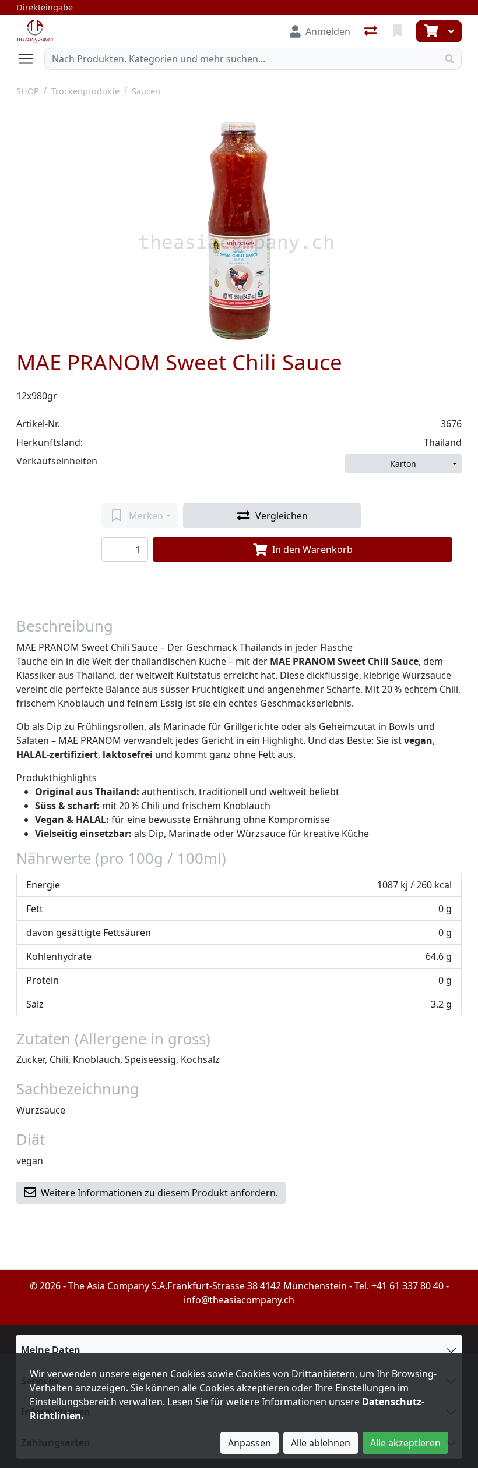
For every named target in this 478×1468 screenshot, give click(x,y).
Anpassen (249, 1443)
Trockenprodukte (85, 91)
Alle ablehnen (320, 1443)
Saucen (146, 91)
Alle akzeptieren (405, 1443)
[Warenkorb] (429, 31)
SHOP (27, 91)
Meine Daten (50, 1349)
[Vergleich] (371, 31)
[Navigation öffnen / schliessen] (30, 58)
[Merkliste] (399, 31)
